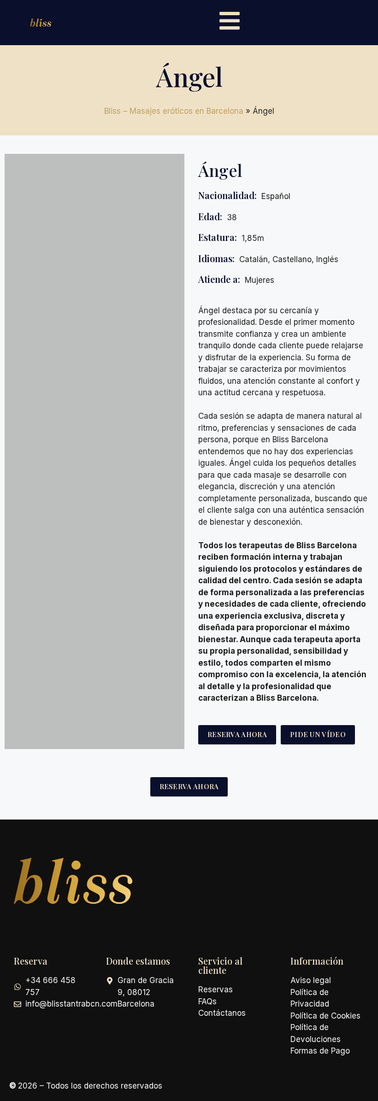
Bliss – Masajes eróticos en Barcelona (173, 111)
